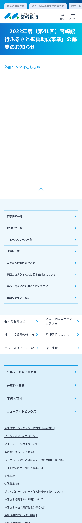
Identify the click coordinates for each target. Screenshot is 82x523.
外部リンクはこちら (20, 66)
